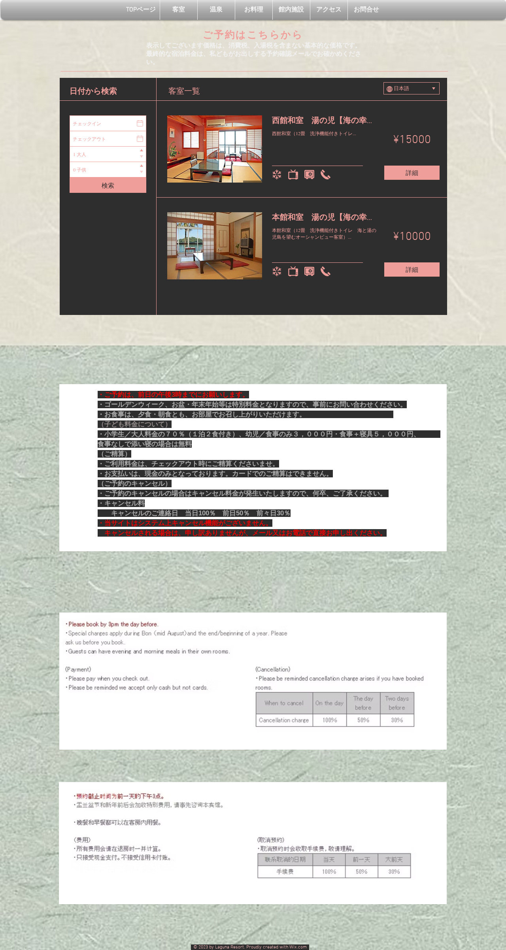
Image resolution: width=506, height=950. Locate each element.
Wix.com (299, 947)
